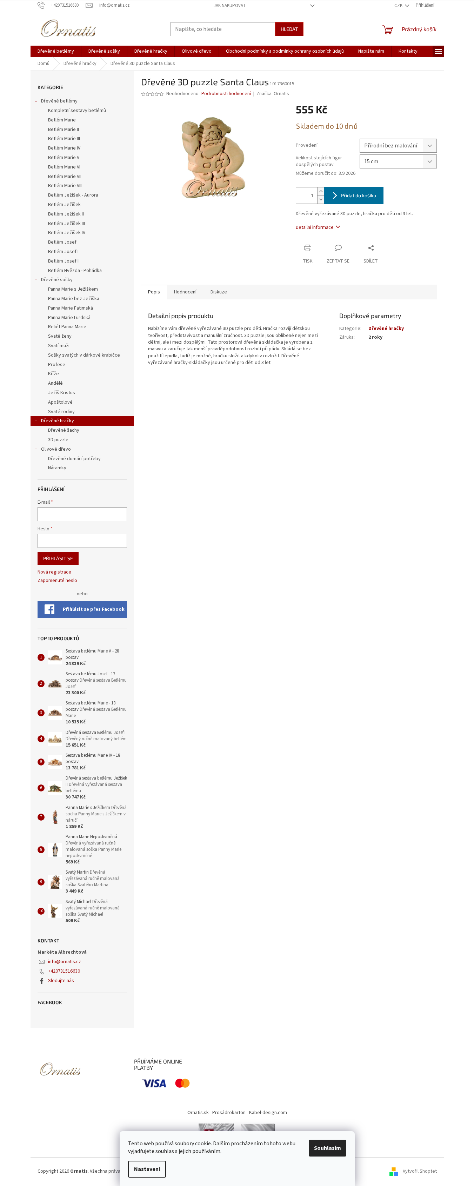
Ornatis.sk (198, 1112)
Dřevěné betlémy (59, 101)
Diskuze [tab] (219, 292)
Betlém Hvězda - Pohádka (75, 270)
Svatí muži (58, 345)
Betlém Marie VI (64, 167)
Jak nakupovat (230, 5)
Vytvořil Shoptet (420, 1171)
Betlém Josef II (64, 261)
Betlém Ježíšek (64, 204)
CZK (398, 5)
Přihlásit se (58, 558)
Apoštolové (60, 402)
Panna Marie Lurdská (69, 317)
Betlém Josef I (63, 251)
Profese (56, 364)
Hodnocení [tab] (185, 292)
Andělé (55, 383)
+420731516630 (64, 971)
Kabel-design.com (268, 1112)
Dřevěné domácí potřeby (74, 458)
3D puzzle (58, 439)
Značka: (272, 93)
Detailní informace (315, 227)
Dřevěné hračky (57, 420)
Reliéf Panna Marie (67, 326)
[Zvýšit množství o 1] (320, 191)
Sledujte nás (61, 980)
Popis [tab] (154, 292)
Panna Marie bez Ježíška (73, 298)
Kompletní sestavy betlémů (77, 110)
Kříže (53, 373)
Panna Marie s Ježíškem (73, 289)
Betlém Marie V (63, 157)
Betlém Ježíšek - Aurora (73, 195)
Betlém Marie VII (64, 176)
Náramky (57, 467)
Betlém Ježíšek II (66, 214)
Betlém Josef (62, 242)
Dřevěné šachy (63, 430)
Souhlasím (327, 1148)
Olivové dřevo (56, 449)
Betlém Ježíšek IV (66, 232)
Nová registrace (54, 572)
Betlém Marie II (63, 129)
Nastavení (147, 1169)
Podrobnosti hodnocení (226, 94)
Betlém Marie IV (64, 148)
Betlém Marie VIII (65, 185)
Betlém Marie (62, 120)
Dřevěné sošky (57, 279)
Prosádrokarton (229, 1112)
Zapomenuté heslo (57, 580)
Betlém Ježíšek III (66, 223)
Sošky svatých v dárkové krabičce (84, 355)
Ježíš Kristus (61, 392)
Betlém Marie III (64, 138)
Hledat (289, 29)
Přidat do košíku (358, 195)
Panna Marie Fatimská (70, 308)
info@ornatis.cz (64, 961)
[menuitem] (56, 51)
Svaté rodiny (61, 411)
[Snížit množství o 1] (320, 200)
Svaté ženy (60, 336)
